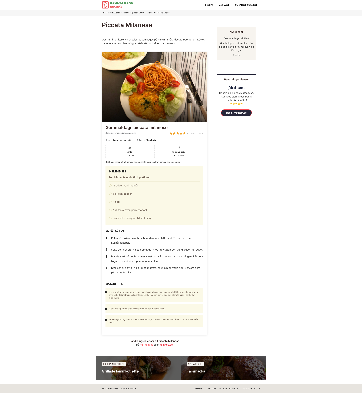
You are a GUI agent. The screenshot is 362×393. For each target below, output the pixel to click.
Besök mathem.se (236, 112)
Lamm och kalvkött (147, 13)
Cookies (211, 388)
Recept (209, 5)
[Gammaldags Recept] (117, 5)
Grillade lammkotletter (121, 371)
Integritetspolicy (230, 388)
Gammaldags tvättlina (236, 38)
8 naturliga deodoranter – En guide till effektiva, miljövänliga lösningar (236, 47)
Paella (236, 55)
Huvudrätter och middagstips (124, 13)
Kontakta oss (252, 388)
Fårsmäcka (196, 371)
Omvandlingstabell (246, 5)
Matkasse (224, 5)
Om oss (199, 388)
